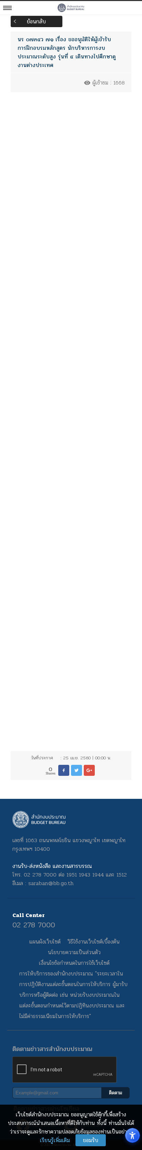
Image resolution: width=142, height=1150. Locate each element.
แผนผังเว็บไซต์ (45, 941)
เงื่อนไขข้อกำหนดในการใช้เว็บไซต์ (74, 963)
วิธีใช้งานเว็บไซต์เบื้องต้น (94, 941)
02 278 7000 (33, 924)
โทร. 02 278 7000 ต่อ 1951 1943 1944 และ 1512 (69, 874)
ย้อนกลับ (36, 21)
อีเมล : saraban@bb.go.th (43, 883)
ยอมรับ (90, 1140)
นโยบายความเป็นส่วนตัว (74, 952)
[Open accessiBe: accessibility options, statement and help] (132, 1135)
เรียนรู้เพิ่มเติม (55, 1140)
